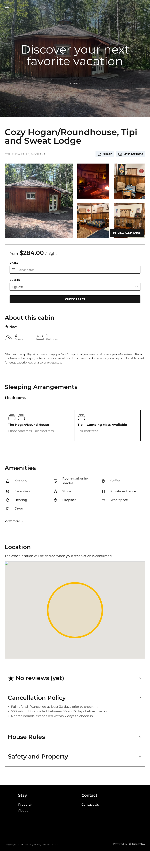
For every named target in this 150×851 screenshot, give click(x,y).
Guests (15, 279)
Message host (133, 154)
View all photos (129, 232)
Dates (14, 262)
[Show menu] (6, 6)
